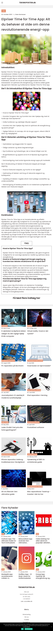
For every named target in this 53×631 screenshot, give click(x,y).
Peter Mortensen (20, 14)
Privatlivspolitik (28, 629)
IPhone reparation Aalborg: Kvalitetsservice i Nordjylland (12, 460)
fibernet (4, 486)
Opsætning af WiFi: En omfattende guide (36, 460)
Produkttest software (35, 427)
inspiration (4, 326)
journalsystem (5, 390)
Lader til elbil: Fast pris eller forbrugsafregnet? (12, 428)
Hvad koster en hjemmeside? (39, 366)
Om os (26, 617)
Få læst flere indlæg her (26, 298)
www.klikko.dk (28, 601)
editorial (30, 326)
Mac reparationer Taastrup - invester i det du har (39, 492)
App (3, 11)
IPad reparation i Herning (37, 395)
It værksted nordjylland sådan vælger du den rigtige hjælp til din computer (13, 333)
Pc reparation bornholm (8, 360)
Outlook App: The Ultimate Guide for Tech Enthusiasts (8, 541)
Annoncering (26, 614)
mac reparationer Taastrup (35, 486)
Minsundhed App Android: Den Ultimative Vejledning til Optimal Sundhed (26, 541)
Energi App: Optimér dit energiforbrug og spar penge (43, 576)
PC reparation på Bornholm (12, 366)
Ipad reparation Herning (34, 390)
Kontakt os (26, 622)
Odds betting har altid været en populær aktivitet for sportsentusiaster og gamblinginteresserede (44, 541)
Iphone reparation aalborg (9, 454)
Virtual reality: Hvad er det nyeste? (37, 332)
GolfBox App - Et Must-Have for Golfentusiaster (25, 576)
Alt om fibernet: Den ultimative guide (9, 492)
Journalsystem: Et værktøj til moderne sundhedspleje (12, 396)
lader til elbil (5, 422)
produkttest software (33, 422)
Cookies (26, 619)
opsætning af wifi (32, 454)
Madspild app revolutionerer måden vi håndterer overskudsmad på (8, 576)
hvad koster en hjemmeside (35, 360)
